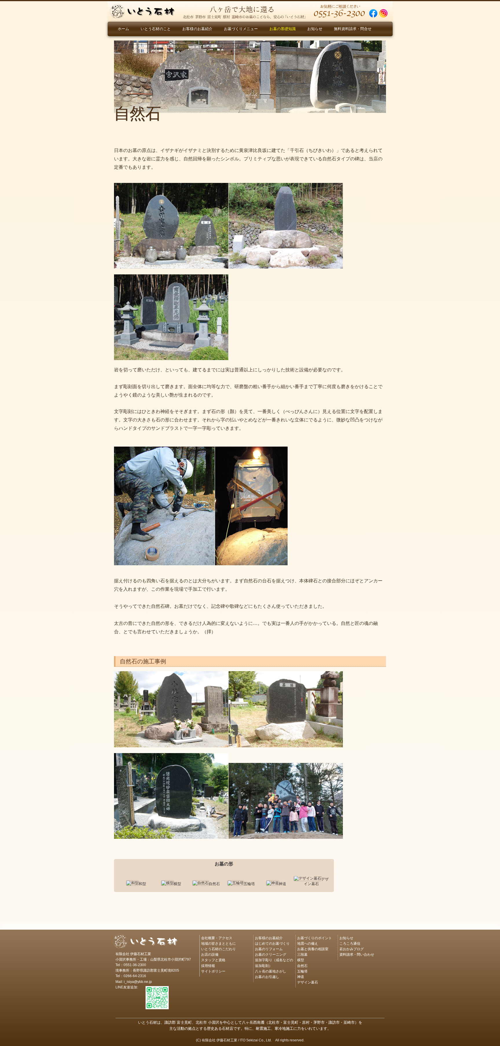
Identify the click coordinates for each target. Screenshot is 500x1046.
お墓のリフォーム (269, 948)
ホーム (123, 29)
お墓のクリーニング (270, 954)
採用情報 (208, 965)
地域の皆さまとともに (218, 943)
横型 (300, 959)
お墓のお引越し (267, 976)
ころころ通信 (349, 943)
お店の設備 (209, 954)
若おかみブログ (351, 948)
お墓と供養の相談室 (312, 948)
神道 (300, 976)
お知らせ (314, 29)
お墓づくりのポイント (314, 937)
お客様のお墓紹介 (197, 29)
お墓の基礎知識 (282, 29)
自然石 (302, 965)
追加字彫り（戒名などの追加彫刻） (274, 962)
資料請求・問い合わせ (356, 954)
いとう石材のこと (156, 29)
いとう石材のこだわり (218, 948)
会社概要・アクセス (216, 937)
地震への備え (307, 943)
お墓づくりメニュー (241, 29)
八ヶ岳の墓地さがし (270, 970)
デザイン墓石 (307, 981)
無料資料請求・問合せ (353, 29)
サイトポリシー (213, 970)
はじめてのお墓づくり (272, 943)
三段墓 (302, 954)
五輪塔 (302, 970)
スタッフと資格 (213, 959)
